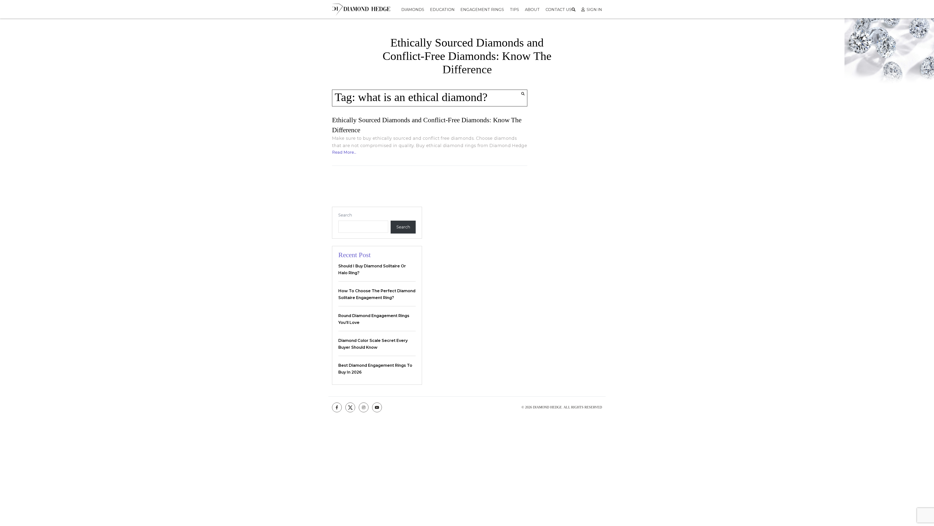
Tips (514, 9)
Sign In (594, 9)
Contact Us (559, 9)
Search (345, 215)
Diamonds (412, 9)
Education (442, 9)
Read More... (344, 152)
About (532, 9)
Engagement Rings (482, 9)
